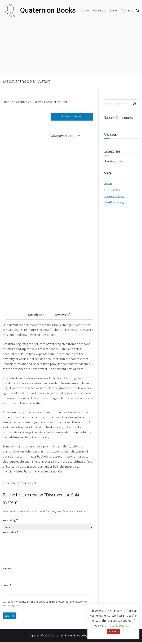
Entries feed (112, 189)
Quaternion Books (48, 10)
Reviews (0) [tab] (62, 314)
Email (7, 585)
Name (7, 568)
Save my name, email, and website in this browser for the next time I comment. (47, 604)
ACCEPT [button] (113, 631)
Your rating (10, 520)
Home (84, 10)
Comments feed (114, 196)
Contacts (127, 10)
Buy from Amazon (71, 116)
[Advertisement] (71, 47)
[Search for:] (121, 104)
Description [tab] (36, 314)
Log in (108, 183)
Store (113, 10)
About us (99, 10)
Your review (10, 532)
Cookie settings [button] (119, 625)
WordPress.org (114, 202)
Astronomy (21, 102)
